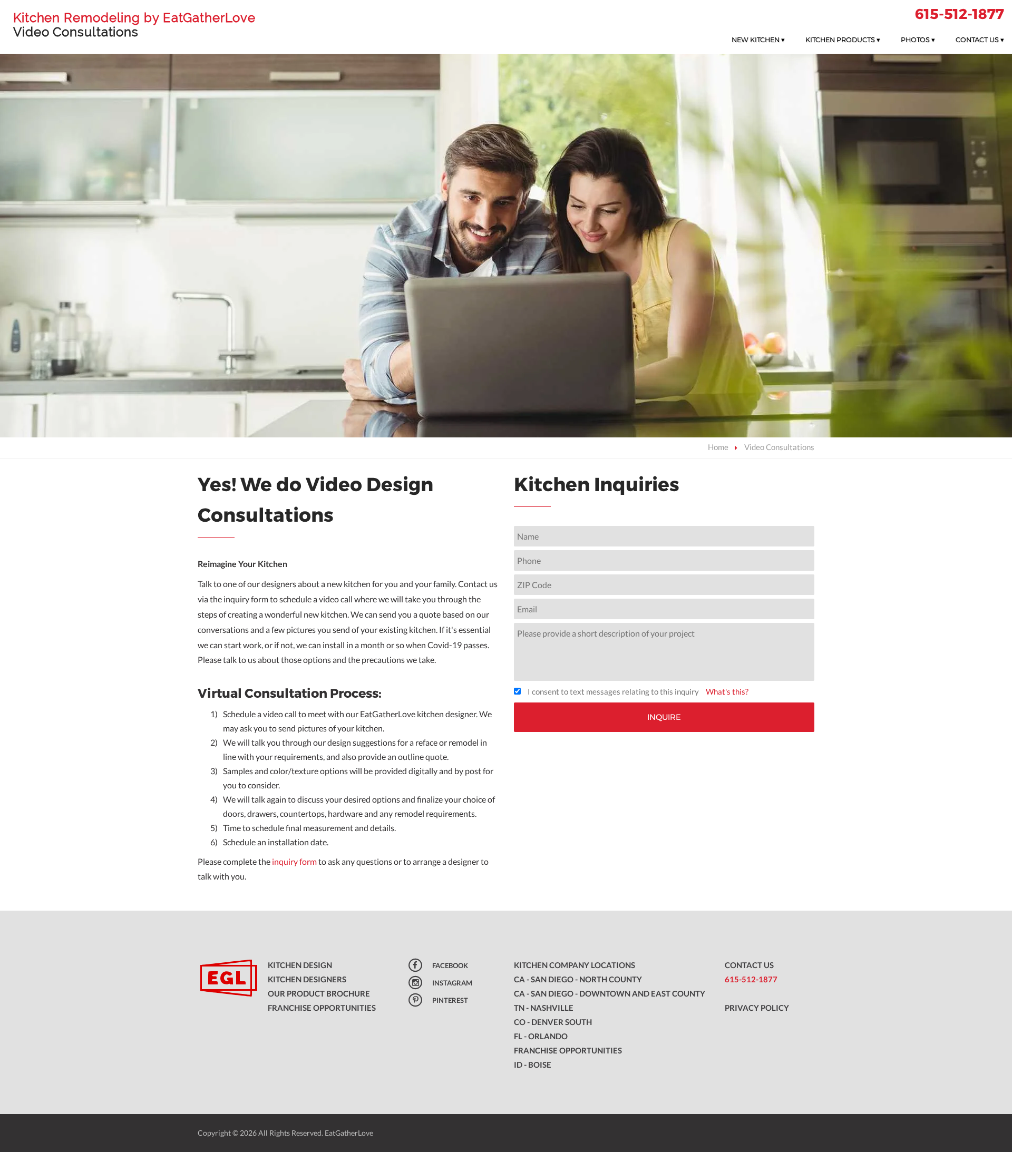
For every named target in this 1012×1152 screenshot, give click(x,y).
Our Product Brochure (319, 993)
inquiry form (294, 861)
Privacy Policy (757, 1007)
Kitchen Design (300, 965)
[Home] (225, 979)
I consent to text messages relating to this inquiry (613, 691)
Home (718, 447)
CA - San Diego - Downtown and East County (609, 993)
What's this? (727, 691)
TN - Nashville (543, 1007)
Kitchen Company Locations (574, 965)
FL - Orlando (541, 1036)
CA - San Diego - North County (578, 979)
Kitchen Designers (307, 979)
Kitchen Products (842, 39)
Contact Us (980, 39)
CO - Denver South (553, 1022)
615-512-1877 (959, 14)
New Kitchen (758, 39)
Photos (918, 39)
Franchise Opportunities (322, 1007)
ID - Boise (532, 1064)
